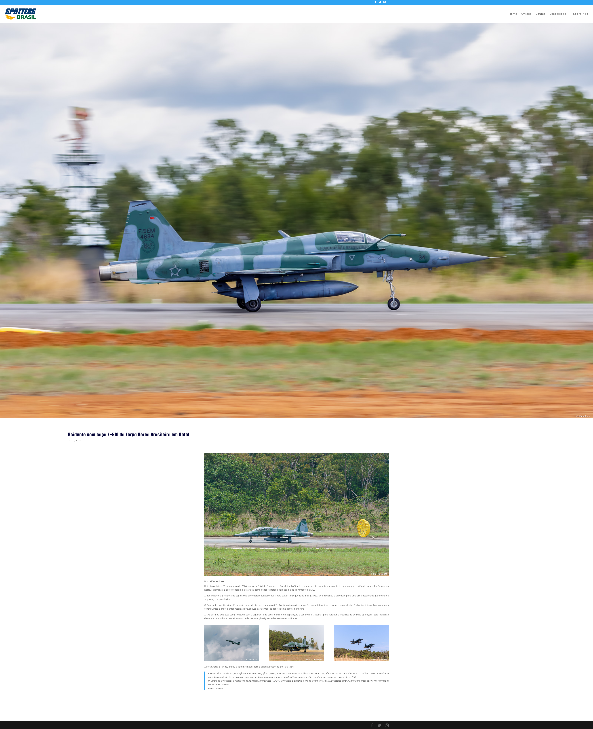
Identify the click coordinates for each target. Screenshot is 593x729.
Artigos (526, 14)
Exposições (558, 14)
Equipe (541, 14)
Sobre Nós (580, 14)
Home (513, 14)
